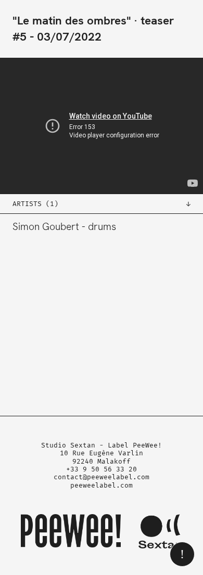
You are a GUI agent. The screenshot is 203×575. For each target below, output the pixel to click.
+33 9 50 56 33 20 (101, 469)
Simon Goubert (45, 226)
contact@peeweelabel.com (101, 477)
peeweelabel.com (101, 485)
